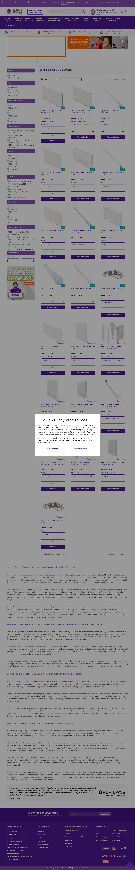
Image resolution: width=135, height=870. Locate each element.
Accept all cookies (81, 449)
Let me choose (52, 449)
